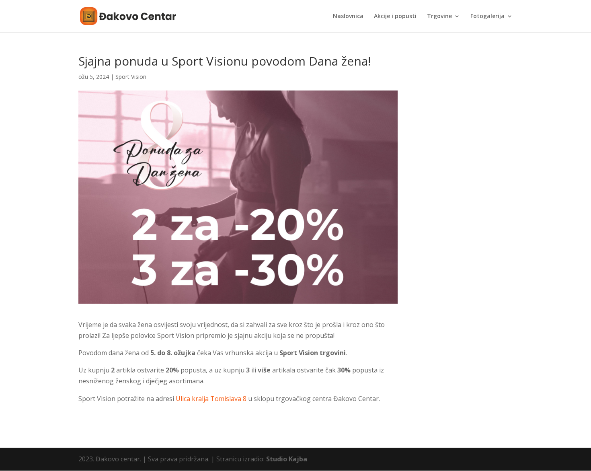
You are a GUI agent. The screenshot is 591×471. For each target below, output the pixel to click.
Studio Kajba (286, 459)
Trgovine (439, 16)
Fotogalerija (487, 16)
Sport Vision (130, 76)
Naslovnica (348, 16)
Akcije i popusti (395, 16)
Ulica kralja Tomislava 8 (211, 398)
